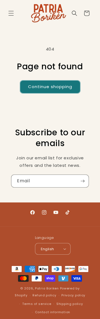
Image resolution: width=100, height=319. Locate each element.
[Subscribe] (82, 181)
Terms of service (36, 304)
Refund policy (44, 295)
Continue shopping (50, 86)
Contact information (52, 312)
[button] (11, 13)
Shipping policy (69, 304)
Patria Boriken (47, 288)
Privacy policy (73, 295)
